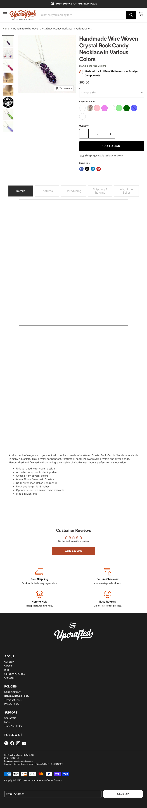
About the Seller (126, 190)
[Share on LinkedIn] (93, 169)
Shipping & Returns (100, 190)
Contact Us (10, 718)
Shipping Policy (12, 692)
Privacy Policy (11, 704)
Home (6, 28)
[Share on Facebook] (81, 169)
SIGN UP (123, 793)
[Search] (131, 15)
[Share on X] (87, 169)
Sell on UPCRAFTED (14, 674)
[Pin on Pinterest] (98, 169)
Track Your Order (13, 726)
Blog (6, 670)
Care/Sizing (73, 191)
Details (20, 191)
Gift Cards (9, 678)
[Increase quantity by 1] (110, 133)
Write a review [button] (73, 551)
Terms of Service (13, 700)
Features (47, 191)
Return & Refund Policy (16, 696)
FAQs (7, 722)
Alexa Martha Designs (94, 66)
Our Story (9, 662)
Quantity (84, 126)
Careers (8, 666)
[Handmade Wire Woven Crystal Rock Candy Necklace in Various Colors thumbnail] (8, 41)
